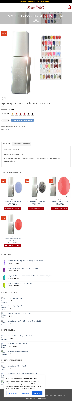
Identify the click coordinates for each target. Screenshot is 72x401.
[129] (32, 113)
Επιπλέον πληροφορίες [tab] (22, 144)
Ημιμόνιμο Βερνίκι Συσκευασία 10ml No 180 (36, 202)
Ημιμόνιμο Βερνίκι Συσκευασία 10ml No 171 (12, 202)
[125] (16, 113)
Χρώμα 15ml (5, 113)
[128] (28, 113)
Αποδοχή (37, 393)
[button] (2, 7)
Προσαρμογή (13, 393)
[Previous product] (37, 20)
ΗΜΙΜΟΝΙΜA (43, 16)
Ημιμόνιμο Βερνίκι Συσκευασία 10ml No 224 (59, 202)
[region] (24, 386)
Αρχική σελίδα (19, 16)
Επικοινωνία (62, 395)
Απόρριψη (25, 393)
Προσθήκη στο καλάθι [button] (12, 208)
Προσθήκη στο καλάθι (22, 120)
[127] (24, 113)
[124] (12, 113)
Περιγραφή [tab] (6, 144)
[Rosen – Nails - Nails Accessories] (36, 7)
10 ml (60, 16)
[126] (20, 113)
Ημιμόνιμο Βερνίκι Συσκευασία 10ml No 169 (12, 239)
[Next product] (34, 20)
